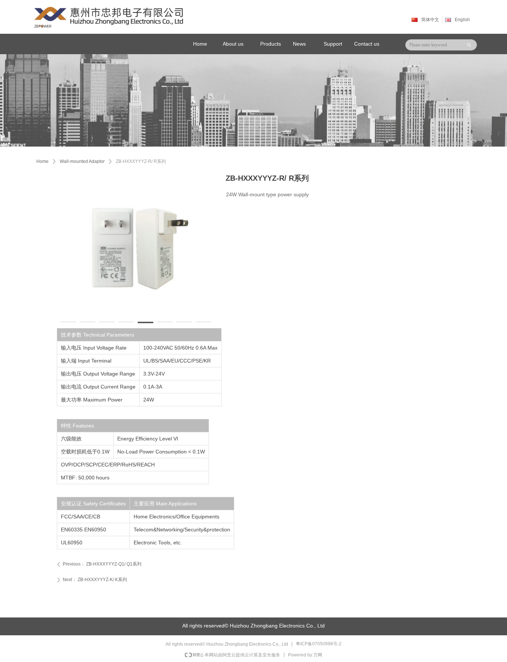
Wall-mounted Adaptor (82, 161)
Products (270, 44)
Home (42, 161)
